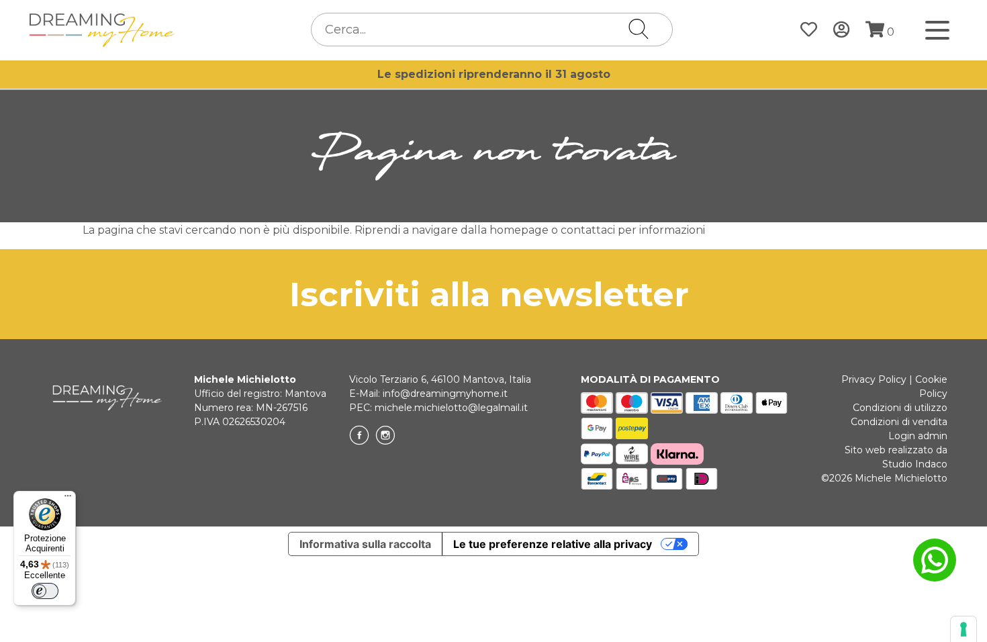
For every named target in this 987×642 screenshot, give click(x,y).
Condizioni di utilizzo (900, 408)
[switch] (45, 591)
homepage (519, 230)
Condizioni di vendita (899, 422)
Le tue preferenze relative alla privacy (552, 544)
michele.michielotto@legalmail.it (451, 408)
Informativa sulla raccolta (365, 544)
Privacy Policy (873, 379)
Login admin (917, 436)
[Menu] (68, 499)
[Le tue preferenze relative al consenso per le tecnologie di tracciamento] (963, 629)
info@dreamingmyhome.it (445, 393)
